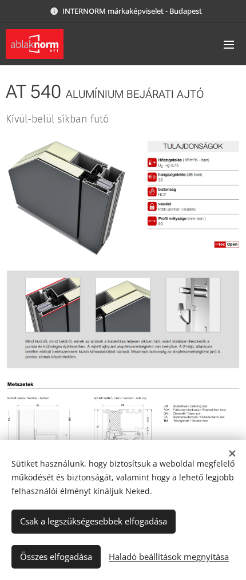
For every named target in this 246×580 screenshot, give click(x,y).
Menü (228, 44)
